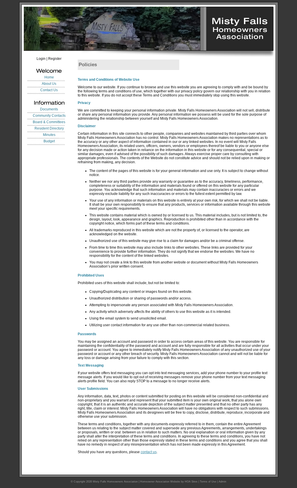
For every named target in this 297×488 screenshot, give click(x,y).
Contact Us (49, 90)
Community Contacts (49, 116)
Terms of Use (208, 481)
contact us (149, 452)
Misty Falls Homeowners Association (115, 481)
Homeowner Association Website (160, 481)
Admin (222, 481)
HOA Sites (191, 481)
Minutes (49, 135)
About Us (49, 84)
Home (49, 77)
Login (41, 59)
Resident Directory (49, 128)
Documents (49, 109)
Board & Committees (49, 122)
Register (54, 59)
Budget (49, 141)
